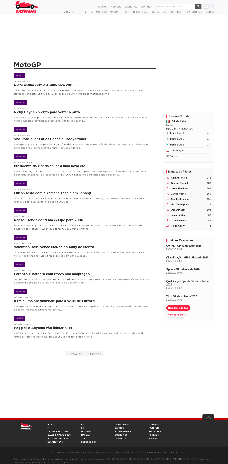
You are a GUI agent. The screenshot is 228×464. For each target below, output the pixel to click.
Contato (146, 7)
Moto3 (19, 76)
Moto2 (19, 264)
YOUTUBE (154, 424)
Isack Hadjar (178, 215)
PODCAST (154, 438)
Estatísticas (55, 442)
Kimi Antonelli (179, 177)
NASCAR (115, 12)
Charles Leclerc (180, 199)
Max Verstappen (180, 204)
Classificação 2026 (59, 435)
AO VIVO (51, 424)
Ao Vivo (69, 12)
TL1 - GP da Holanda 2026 (181, 296)
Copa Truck (160, 12)
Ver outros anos (176, 315)
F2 (84, 12)
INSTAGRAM (155, 431)
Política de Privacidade (149, 452)
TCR (126, 12)
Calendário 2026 (57, 431)
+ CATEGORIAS (193, 12)
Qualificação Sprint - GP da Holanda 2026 (187, 283)
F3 (91, 12)
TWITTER (154, 428)
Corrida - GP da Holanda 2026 (183, 245)
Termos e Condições (174, 452)
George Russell (179, 183)
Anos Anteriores (57, 438)
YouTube (116, 7)
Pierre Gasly (178, 225)
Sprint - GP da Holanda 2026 (183, 269)
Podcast (102, 7)
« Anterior (75, 353)
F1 (79, 12)
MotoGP (101, 12)
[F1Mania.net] (27, 7)
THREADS (154, 435)
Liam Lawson (178, 220)
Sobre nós (131, 7)
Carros (176, 12)
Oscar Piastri (178, 209)
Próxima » (94, 353)
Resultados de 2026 (178, 308)
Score (210, 12)
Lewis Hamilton (179, 188)
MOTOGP (86, 431)
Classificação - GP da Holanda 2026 (187, 257)
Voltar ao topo (208, 418)
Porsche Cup (140, 12)
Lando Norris (178, 193)
